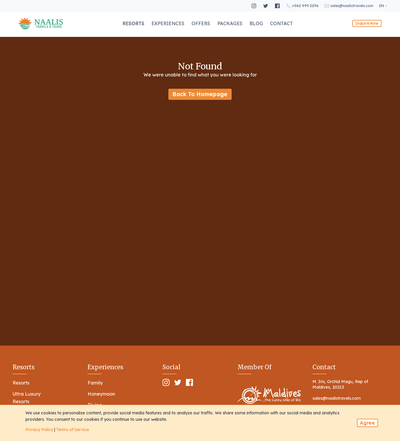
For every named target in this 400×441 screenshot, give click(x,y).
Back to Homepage (199, 94)
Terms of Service (72, 429)
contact (281, 23)
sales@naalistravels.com (336, 398)
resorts (133, 23)
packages (229, 23)
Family (95, 383)
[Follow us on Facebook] (278, 6)
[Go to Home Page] (40, 23)
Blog (256, 23)
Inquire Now (367, 23)
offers (201, 23)
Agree (367, 423)
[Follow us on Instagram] (254, 6)
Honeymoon (101, 394)
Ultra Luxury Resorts (27, 397)
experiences (167, 23)
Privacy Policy (39, 429)
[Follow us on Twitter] (266, 6)
